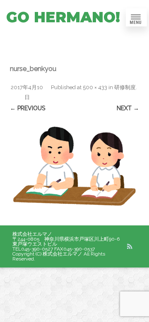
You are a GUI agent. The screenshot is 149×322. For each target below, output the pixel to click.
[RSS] (130, 246)
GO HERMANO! (63, 17)
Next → (128, 108)
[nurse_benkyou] (74, 169)
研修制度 (125, 87)
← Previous (27, 108)
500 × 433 (95, 87)
